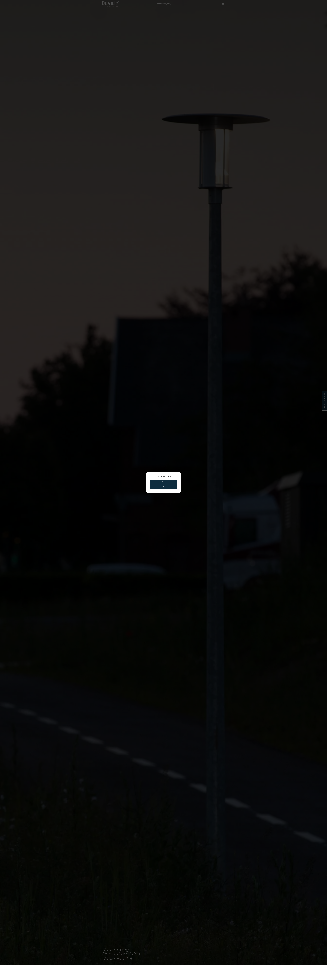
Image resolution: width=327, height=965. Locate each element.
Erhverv (163, 486)
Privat (163, 481)
